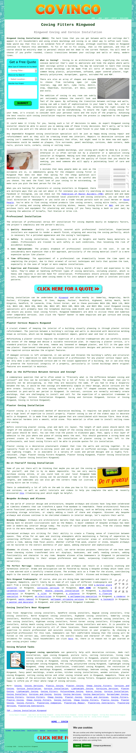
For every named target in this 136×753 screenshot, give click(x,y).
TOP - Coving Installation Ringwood (26, 711)
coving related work (77, 675)
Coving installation (18, 298)
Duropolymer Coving (117, 694)
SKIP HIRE (85, 588)
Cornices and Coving (40, 694)
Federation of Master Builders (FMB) (83, 194)
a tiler (42, 594)
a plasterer (73, 594)
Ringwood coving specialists (42, 652)
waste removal (26, 599)
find (15, 613)
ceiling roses (62, 145)
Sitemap (8, 730)
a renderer (120, 596)
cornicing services (48, 588)
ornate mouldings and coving (67, 41)
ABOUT (106, 18)
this (22, 493)
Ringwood (63, 298)
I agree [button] (77, 745)
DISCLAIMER (124, 18)
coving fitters (49, 312)
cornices (100, 142)
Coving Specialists (94, 694)
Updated (42, 730)
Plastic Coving (54, 686)
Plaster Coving (74, 686)
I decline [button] (87, 745)
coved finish (83, 129)
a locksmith (107, 599)
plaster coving (36, 427)
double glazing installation (62, 591)
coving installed (21, 627)
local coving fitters (40, 441)
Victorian (66, 88)
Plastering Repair (74, 703)
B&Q (111, 205)
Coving (17, 686)
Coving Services (34, 686)
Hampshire (110, 675)
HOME (93, 18)
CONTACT (114, 18)
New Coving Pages (19, 730)
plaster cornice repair (109, 358)
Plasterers (63, 730)
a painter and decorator (20, 602)
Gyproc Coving (93, 691)
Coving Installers (17, 694)
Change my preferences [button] (102, 745)
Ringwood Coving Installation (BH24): (28, 38)
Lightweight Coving (82, 689)
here (70, 639)
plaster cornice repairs (114, 658)
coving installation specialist (54, 134)
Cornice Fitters (36, 697)
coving (80, 222)
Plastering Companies (49, 703)
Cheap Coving (55, 697)
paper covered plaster (108, 72)
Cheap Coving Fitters (98, 686)
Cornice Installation (29, 689)
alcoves (71, 555)
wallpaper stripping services (67, 599)
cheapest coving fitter (78, 172)
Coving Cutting (62, 700)
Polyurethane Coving (71, 691)
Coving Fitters (49, 691)
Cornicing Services (107, 689)
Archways (46, 539)
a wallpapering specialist (82, 596)
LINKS (100, 18)
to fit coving (77, 47)
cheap (74, 175)
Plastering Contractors (101, 703)
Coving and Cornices (96, 697)
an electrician (43, 596)
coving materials (84, 271)
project (25, 642)
